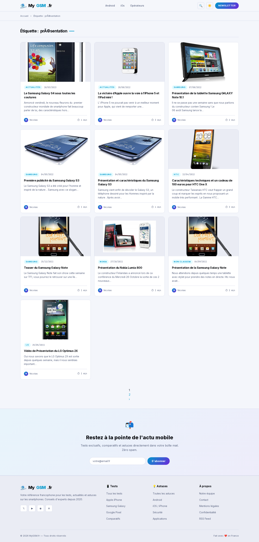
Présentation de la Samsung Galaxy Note (199, 267)
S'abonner (158, 461)
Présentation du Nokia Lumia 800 (120, 267)
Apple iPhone (114, 499)
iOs (123, 5)
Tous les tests (114, 493)
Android (110, 5)
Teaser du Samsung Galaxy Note (46, 267)
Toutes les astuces (164, 493)
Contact (203, 499)
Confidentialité (207, 512)
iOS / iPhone (160, 505)
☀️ (210, 5)
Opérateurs (137, 5)
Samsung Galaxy (115, 505)
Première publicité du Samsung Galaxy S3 (51, 180)
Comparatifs (113, 518)
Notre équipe (207, 493)
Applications (160, 518)
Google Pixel (113, 512)
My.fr (40, 5)
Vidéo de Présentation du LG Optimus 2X (51, 351)
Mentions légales (209, 505)
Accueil (24, 16)
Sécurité (157, 512)
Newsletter (227, 5)
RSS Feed (205, 518)
